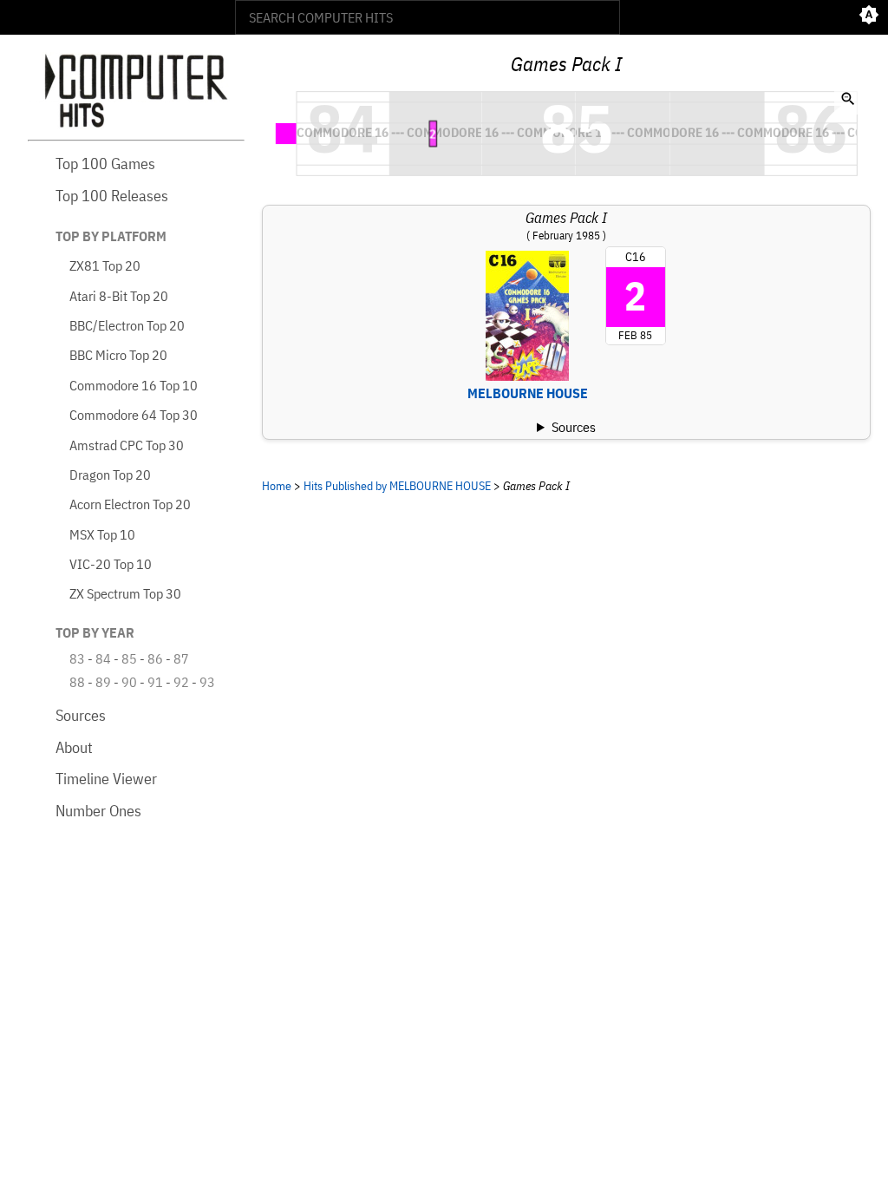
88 (77, 682)
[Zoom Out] (848, 101)
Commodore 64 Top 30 (133, 414)
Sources (81, 715)
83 (77, 658)
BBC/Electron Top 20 (127, 325)
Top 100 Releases (112, 196)
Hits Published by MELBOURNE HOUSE (397, 485)
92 (181, 682)
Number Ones (98, 811)
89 (103, 682)
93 (207, 682)
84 (103, 658)
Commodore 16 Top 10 (133, 385)
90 (129, 682)
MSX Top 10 (102, 534)
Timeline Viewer (106, 779)
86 (155, 658)
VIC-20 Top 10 (110, 564)
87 (181, 658)
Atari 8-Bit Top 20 (118, 295)
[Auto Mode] (869, 17)
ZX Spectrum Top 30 (125, 593)
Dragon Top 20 (110, 474)
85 (129, 658)
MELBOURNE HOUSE (527, 393)
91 (155, 682)
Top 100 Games (105, 163)
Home (276, 485)
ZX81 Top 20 (104, 265)
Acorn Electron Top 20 (130, 504)
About (74, 747)
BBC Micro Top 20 (118, 354)
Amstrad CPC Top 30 (126, 445)
